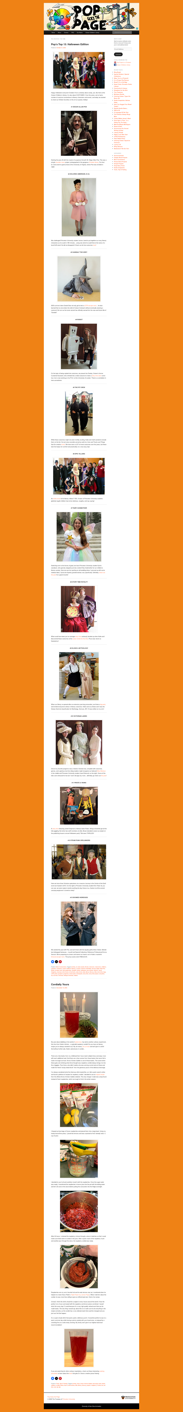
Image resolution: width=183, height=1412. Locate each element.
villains (76, 975)
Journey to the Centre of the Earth (66, 972)
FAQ (72, 32)
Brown (87, 967)
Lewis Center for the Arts (80, 639)
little (95, 972)
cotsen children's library (69, 968)
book (79, 967)
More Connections (61, 967)
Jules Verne (79, 972)
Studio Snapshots (119, 167)
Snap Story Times (119, 165)
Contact (66, 32)
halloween (83, 970)
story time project (94, 974)
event (63, 444)
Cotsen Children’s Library (92, 32)
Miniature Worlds (119, 94)
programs (66, 974)
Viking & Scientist (68, 975)
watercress (78, 1042)
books (82, 967)
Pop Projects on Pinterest (124, 62)
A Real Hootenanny (119, 136)
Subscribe (118, 54)
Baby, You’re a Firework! (121, 78)
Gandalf (74, 970)
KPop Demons (118, 146)
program (60, 974)
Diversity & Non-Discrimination (91, 1406)
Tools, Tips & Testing (61, 1383)
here (94, 245)
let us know (86, 1046)
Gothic (78, 970)
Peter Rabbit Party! (119, 138)
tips (60, 1387)
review (99, 1385)
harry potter (90, 970)
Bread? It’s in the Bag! (120, 82)
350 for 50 (117, 110)
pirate (56, 974)
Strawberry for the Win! (121, 90)
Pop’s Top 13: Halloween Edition (70, 44)
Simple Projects (118, 164)
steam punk (72, 974)
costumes (59, 968)
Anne (78, 1383)
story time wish (96, 376)
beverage (95, 1383)
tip (57, 1387)
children (104, 967)
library (87, 972)
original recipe (100, 1074)
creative (78, 968)
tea (52, 975)
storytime (101, 974)
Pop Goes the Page (53, 1397)
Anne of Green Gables (86, 1383)
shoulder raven (60, 162)
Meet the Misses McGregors (122, 124)
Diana (61, 1385)
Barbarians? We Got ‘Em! (121, 148)
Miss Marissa (101, 771)
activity (73, 967)
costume (53, 968)
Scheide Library (94, 162)
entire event (56, 498)
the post (103, 776)
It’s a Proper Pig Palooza (121, 80)
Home (53, 32)
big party (103, 704)
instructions (71, 1385)
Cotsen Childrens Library (123, 65)
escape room (58, 970)
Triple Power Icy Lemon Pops (80, 1295)
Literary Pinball (118, 132)
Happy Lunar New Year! (121, 134)
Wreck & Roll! (118, 126)
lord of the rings (101, 972)
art (76, 967)
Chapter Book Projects (120, 157)
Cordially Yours (60, 984)
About (59, 32)
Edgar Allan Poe (100, 968)
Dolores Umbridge (86, 968)
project (89, 1385)
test (55, 1387)
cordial (58, 1385)
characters (98, 967)
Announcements (119, 155)
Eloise (52, 970)
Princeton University (128, 1398)
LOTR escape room (90, 305)
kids (84, 972)
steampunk (79, 974)
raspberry (94, 1385)
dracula (94, 968)
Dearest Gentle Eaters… (121, 108)
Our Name (79, 32)
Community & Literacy (120, 88)
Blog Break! (117, 72)
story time (78, 636)
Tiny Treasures (118, 92)
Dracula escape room (58, 957)
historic (96, 970)
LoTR (52, 974)
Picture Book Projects (120, 162)
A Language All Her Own (121, 112)
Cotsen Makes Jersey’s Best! (122, 118)
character (91, 967)
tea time (55, 975)
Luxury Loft (117, 144)
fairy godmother (67, 970)
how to (66, 1385)
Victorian (60, 975)
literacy (92, 972)
